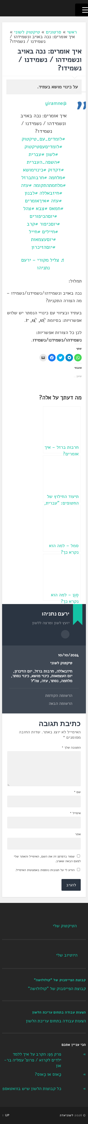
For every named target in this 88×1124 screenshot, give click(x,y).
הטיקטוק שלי (65, 926)
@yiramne (56, 103)
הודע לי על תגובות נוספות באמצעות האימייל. (45, 870)
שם (77, 792)
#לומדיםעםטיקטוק (43, 146)
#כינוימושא (34, 169)
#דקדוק (56, 169)
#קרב (32, 223)
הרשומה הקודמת (58, 695)
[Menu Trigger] (81, 10)
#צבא (42, 208)
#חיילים (50, 231)
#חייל (35, 231)
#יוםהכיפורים (43, 216)
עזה (45, 680)
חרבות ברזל (44, 671)
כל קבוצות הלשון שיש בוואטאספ (31, 1089)
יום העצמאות (61, 676)
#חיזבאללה (50, 193)
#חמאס (56, 208)
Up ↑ (6, 1115)
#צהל (28, 208)
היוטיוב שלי (66, 955)
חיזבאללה (64, 671)
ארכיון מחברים (65, 634)
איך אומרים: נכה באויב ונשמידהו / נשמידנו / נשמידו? (50, 59)
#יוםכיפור (50, 223)
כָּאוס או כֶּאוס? (48, 1074)
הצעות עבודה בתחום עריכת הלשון (59, 1012)
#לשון (52, 154)
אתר (78, 834)
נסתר (54, 680)
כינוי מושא (40, 676)
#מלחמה (57, 177)
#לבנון (31, 193)
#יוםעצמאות (43, 239)
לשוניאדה (66, 1115)
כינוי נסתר (20, 676)
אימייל (75, 813)
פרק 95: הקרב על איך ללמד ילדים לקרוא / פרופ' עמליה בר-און (32, 1060)
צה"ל (35, 680)
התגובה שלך (71, 747)
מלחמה (66, 680)
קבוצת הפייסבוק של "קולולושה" (60, 980)
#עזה (26, 185)
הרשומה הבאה (60, 703)
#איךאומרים (37, 200)
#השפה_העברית (43, 162)
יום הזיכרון (23, 671)
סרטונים (53, 32)
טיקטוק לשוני (27, 32)
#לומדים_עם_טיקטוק (43, 138)
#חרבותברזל (34, 177)
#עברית (37, 154)
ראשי (72, 32)
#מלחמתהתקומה (49, 185)
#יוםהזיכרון (43, 247)
